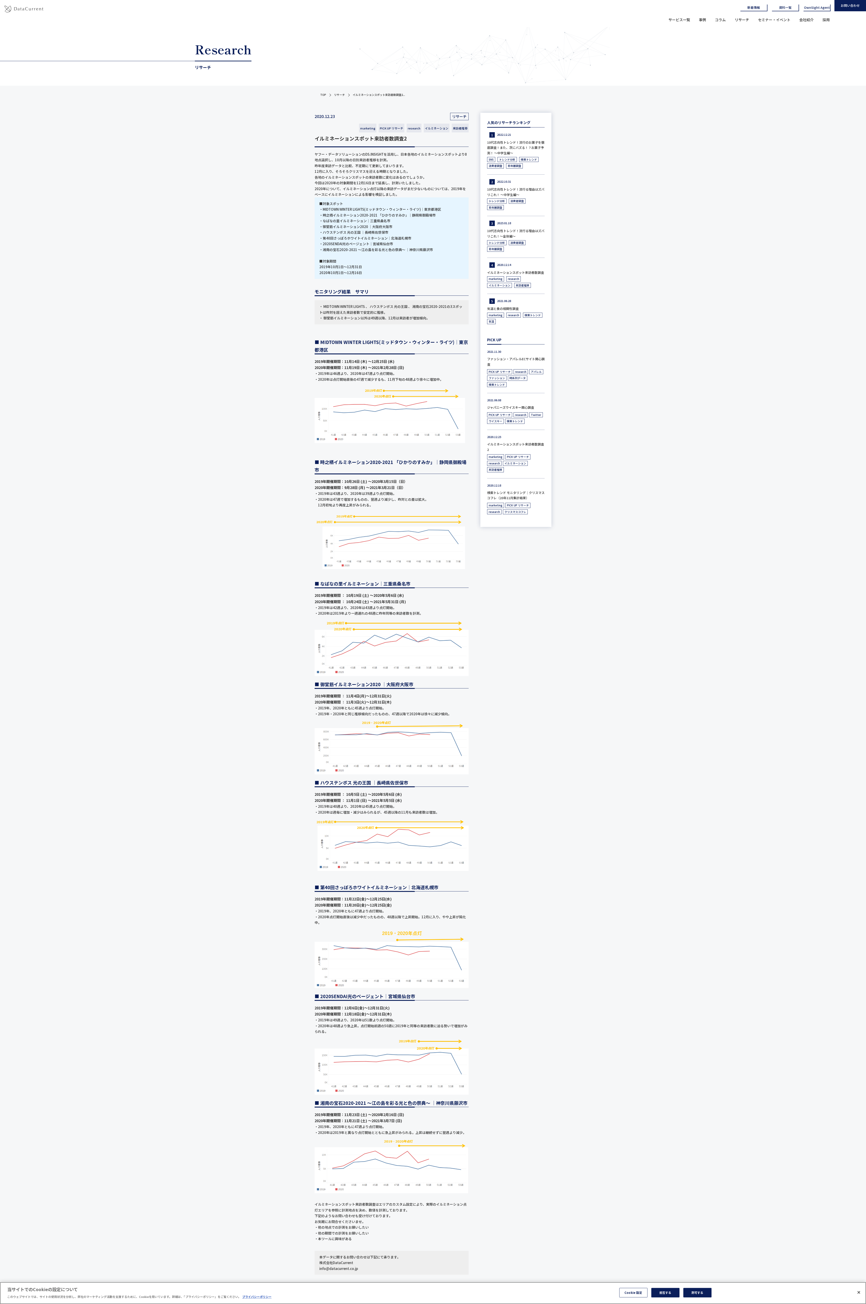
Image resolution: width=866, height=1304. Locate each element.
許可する (697, 1292)
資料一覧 (785, 7)
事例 (702, 19)
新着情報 (753, 7)
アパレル (536, 372)
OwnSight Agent (817, 7)
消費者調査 (495, 166)
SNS (491, 159)
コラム (720, 19)
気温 (491, 321)
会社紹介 (806, 19)
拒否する (665, 1292)
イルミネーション (436, 128)
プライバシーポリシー (257, 1296)
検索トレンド (529, 159)
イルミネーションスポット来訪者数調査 (515, 272)
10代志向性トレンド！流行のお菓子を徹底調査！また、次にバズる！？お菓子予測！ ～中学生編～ (515, 147)
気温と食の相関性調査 (503, 308)
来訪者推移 (460, 128)
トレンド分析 (507, 159)
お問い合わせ (850, 5)
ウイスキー (495, 421)
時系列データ (517, 378)
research (414, 128)
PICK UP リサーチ (391, 128)
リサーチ (742, 19)
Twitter (536, 415)
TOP (323, 95)
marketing (367, 128)
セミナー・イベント (774, 19)
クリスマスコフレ (515, 512)
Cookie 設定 (633, 1292)
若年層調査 (514, 166)
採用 (826, 19)
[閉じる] (859, 1292)
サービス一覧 (679, 19)
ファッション (497, 378)
